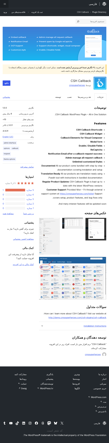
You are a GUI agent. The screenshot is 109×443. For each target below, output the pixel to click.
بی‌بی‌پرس (100, 406)
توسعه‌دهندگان (47, 383)
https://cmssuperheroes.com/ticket (77, 193)
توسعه (58, 97)
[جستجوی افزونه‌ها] (78, 21)
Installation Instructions (95, 326)
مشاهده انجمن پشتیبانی (23, 239)
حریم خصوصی (99, 388)
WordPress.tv (45, 388)
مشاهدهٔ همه (8, 213)
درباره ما (102, 374)
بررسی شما (28, 213)
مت (103, 402)
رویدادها (23, 379)
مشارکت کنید (20, 374)
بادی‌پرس (100, 411)
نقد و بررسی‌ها (84, 97)
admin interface (10, 143)
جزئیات (100, 97)
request (7, 154)
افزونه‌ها (76, 383)
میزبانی (103, 383)
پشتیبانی (6, 97)
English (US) (8, 137)
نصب (69, 97)
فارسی (97, 423)
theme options (9, 159)
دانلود (6, 83)
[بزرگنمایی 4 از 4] (102, 260)
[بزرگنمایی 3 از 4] (56, 221)
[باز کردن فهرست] (4, 4)
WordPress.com (97, 397)
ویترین (77, 374)
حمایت (22, 383)
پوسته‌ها (76, 379)
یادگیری (49, 374)
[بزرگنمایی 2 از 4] (79, 221)
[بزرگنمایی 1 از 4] (102, 221)
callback (15, 148)
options (7, 148)
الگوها (77, 388)
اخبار (104, 379)
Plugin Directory (99, 12)
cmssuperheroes (77, 85)
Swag (22, 388)
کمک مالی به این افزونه (23, 264)
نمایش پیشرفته (27, 166)
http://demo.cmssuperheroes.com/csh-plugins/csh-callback (77, 317)
